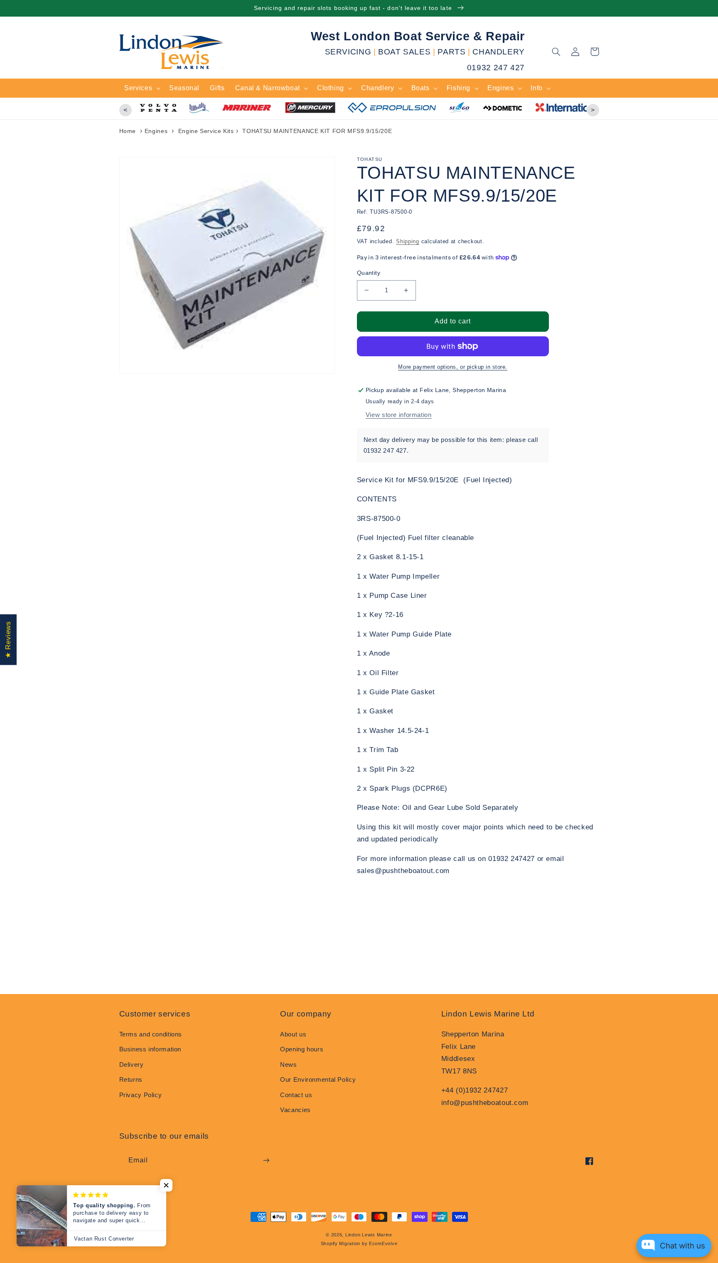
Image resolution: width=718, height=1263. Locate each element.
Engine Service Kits (206, 131)
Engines (156, 131)
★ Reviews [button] (8, 640)
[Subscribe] (265, 1160)
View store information (399, 415)
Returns (131, 1079)
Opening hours (301, 1049)
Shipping (407, 241)
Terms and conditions (150, 1034)
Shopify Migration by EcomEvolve (359, 1243)
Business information (150, 1049)
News (288, 1064)
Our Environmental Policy (318, 1079)
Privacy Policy (140, 1095)
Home (127, 131)
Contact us (296, 1095)
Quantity (368, 273)
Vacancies (295, 1110)
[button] (556, 51)
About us (293, 1034)
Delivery (131, 1064)
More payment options (427, 367)
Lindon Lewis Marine (368, 1234)
